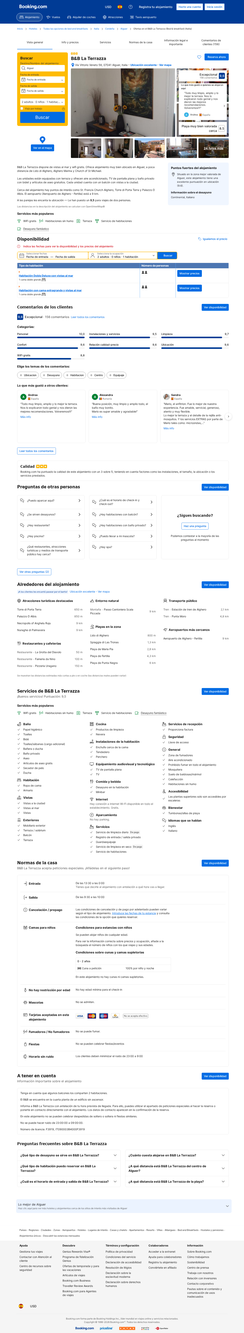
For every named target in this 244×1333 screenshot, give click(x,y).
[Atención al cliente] (130, 6)
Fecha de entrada (29, 74)
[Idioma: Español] (119, 6)
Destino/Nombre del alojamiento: (39, 63)
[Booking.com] (33, 7)
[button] (42, 102)
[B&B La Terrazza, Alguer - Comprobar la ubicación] (73, 65)
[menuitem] (29, 17)
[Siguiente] (224, 106)
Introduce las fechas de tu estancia (134, 913)
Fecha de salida (28, 85)
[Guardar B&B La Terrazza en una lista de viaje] (199, 57)
